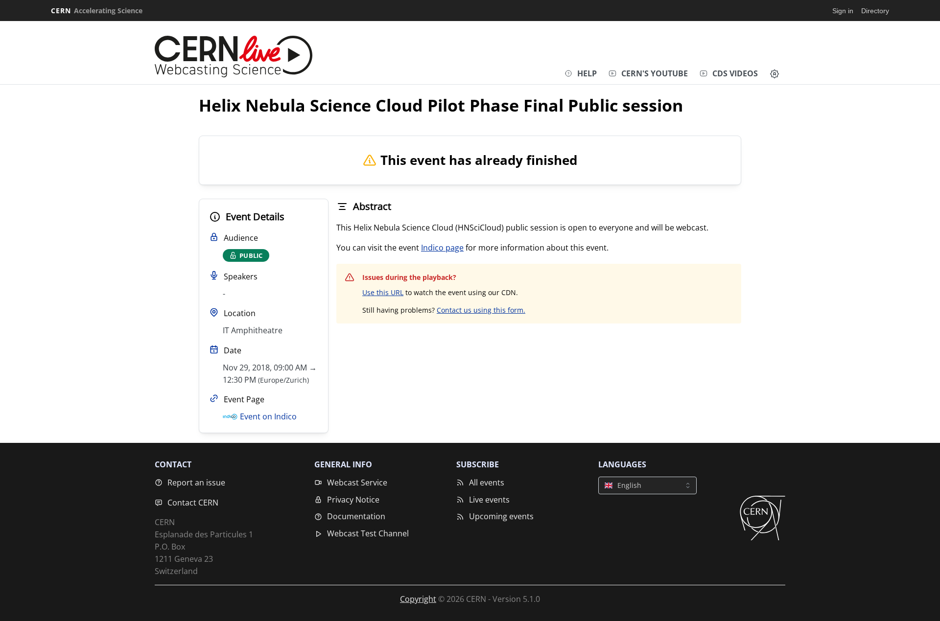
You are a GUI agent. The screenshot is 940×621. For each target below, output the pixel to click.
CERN (96, 10)
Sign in (842, 11)
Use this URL (382, 292)
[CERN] (762, 518)
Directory (875, 11)
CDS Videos (735, 73)
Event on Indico (268, 416)
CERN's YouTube (654, 73)
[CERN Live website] (233, 54)
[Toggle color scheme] (774, 74)
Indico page (442, 247)
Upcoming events (501, 516)
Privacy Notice (353, 499)
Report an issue (196, 482)
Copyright (418, 599)
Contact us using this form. (481, 310)
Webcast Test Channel (368, 533)
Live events (489, 499)
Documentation (356, 516)
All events (486, 482)
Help (587, 73)
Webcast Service (357, 482)
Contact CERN (192, 502)
